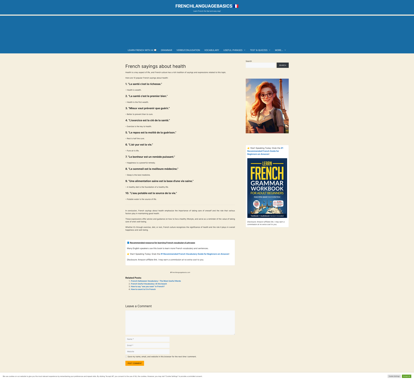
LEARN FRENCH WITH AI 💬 (142, 50)
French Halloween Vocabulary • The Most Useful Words (156, 281)
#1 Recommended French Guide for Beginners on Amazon (265, 151)
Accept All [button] (406, 376)
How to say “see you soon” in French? (148, 286)
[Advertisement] (207, 31)
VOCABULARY (211, 50)
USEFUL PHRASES (232, 50)
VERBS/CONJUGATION (188, 50)
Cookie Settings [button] (394, 376)
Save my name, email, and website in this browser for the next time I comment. (162, 357)
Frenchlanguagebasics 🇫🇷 (207, 6)
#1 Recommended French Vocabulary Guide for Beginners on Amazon (195, 254)
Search (249, 61)
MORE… (279, 50)
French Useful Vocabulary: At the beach (149, 284)
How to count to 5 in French (143, 289)
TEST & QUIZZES (258, 50)
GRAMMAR (166, 50)
